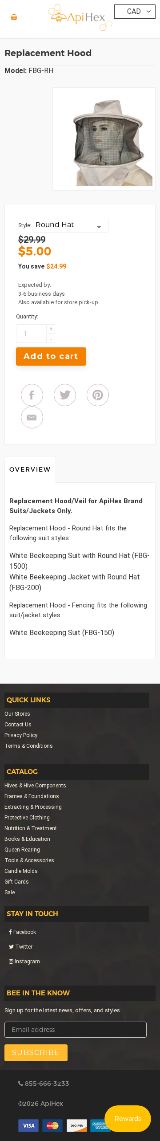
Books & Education (27, 839)
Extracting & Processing (33, 807)
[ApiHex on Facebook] (32, 395)
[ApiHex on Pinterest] (97, 395)
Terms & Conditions (28, 746)
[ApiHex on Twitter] (64, 395)
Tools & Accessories (29, 860)
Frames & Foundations (31, 796)
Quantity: (27, 317)
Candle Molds (21, 871)
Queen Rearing (22, 850)
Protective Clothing (27, 818)
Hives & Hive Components (35, 785)
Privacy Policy (20, 735)
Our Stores (17, 714)
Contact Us (18, 724)
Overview (30, 469)
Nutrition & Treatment (30, 828)
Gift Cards (16, 882)
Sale (9, 892)
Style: (24, 225)
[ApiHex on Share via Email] (32, 417)
